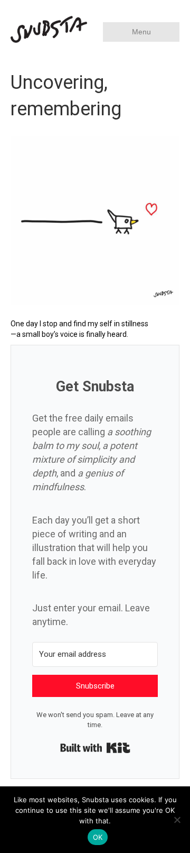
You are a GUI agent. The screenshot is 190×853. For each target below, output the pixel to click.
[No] (177, 819)
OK (98, 837)
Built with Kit (95, 747)
